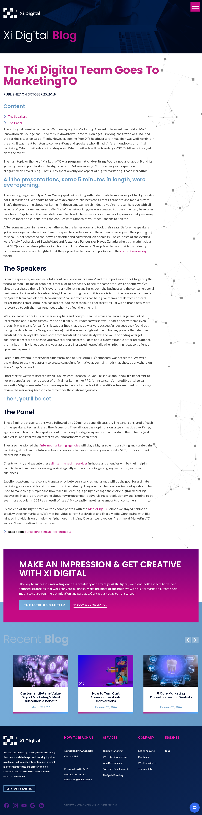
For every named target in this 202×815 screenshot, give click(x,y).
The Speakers (17, 116)
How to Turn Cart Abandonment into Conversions (101, 697)
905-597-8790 (77, 774)
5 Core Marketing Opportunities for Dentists (166, 695)
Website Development (115, 756)
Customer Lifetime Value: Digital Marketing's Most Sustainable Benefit (36, 697)
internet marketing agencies (60, 445)
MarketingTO (97, 509)
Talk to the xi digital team (44, 605)
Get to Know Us (146, 750)
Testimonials (145, 768)
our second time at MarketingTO (48, 531)
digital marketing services (69, 463)
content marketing (133, 251)
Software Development (115, 768)
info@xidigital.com (81, 779)
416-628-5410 (80, 769)
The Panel (15, 123)
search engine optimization (51, 593)
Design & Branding (113, 775)
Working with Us (147, 762)
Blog (167, 750)
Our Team (143, 756)
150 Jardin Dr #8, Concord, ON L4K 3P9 (78, 753)
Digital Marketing (113, 750)
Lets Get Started (19, 788)
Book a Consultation (92, 605)
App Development (113, 762)
